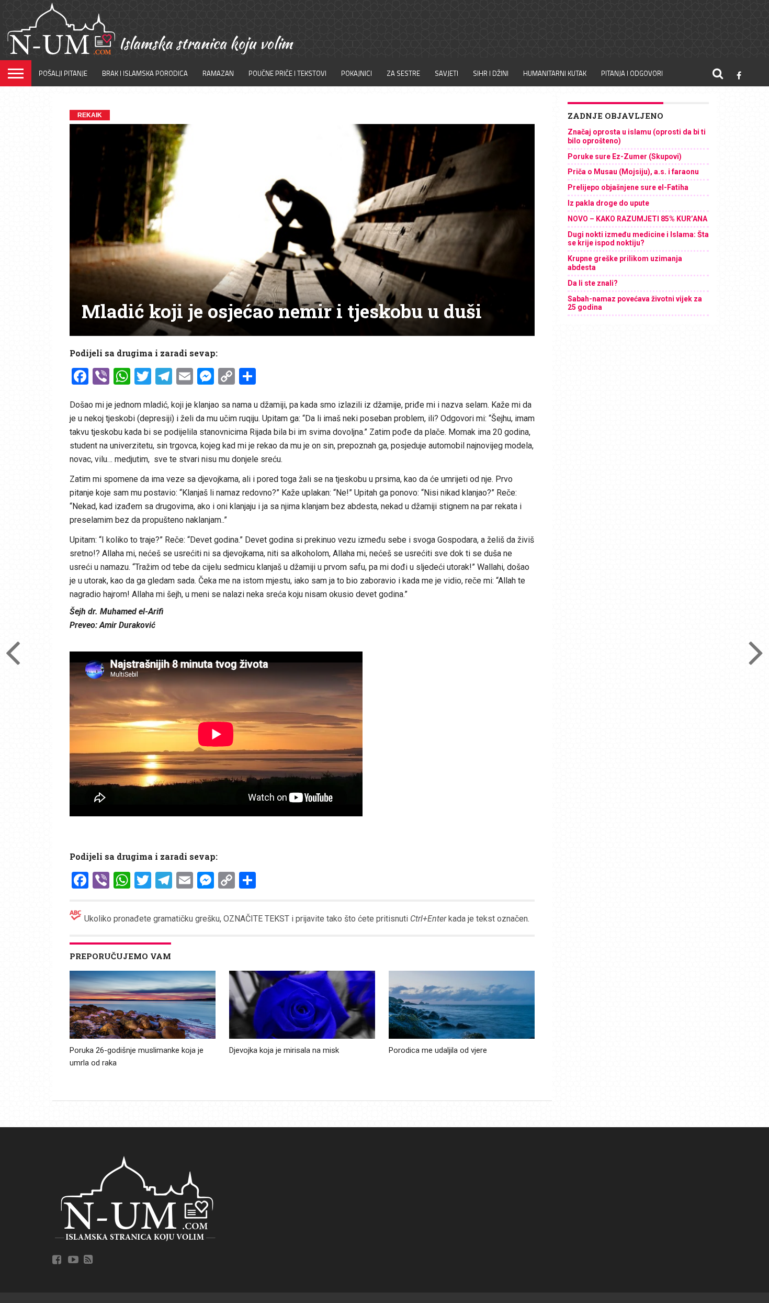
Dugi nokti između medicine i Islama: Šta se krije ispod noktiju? (638, 239)
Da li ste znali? (593, 283)
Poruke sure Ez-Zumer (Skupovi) (625, 156)
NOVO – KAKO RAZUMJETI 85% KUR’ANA (637, 219)
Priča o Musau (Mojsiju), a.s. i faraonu (633, 171)
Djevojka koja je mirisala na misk (284, 1050)
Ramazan (218, 73)
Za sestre (403, 73)
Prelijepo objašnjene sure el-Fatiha (628, 187)
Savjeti (446, 73)
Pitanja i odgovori (632, 73)
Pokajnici (356, 73)
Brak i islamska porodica (145, 73)
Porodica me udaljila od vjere (438, 1050)
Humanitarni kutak (554, 73)
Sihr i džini (490, 73)
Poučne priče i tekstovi (287, 73)
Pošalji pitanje (63, 73)
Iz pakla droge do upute (608, 203)
